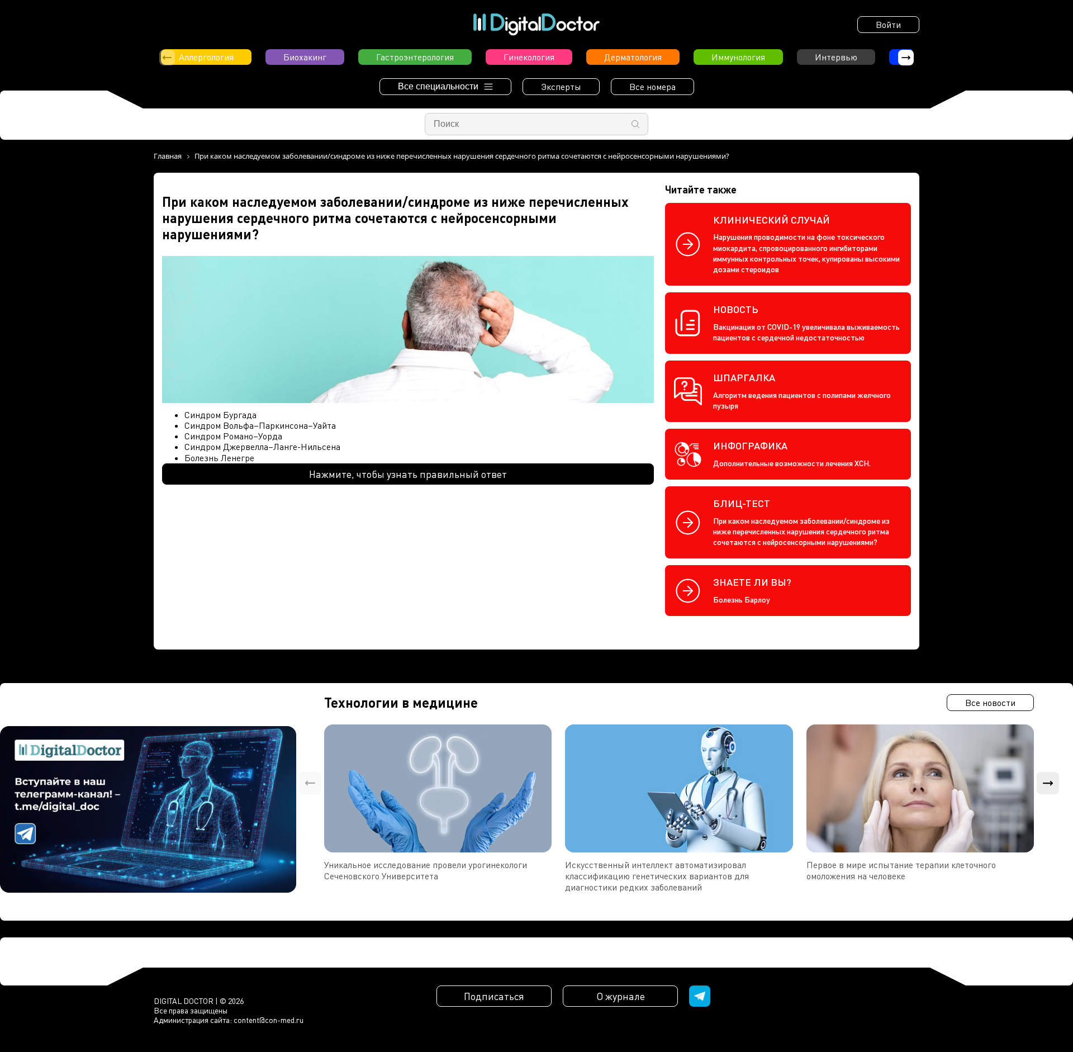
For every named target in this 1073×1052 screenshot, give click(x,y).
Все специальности (438, 86)
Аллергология (206, 57)
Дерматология (633, 57)
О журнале (620, 996)
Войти (888, 24)
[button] (906, 57)
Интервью (836, 57)
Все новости (990, 702)
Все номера (652, 86)
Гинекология (529, 57)
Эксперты (561, 86)
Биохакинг (304, 57)
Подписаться (494, 996)
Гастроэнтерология (415, 57)
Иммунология (738, 57)
